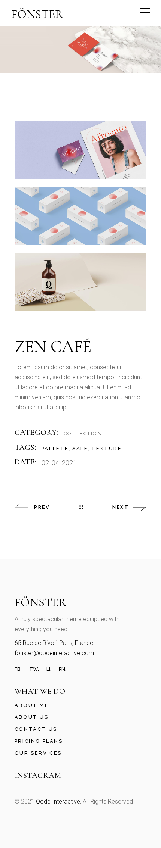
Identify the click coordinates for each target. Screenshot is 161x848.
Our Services (38, 753)
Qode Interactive (58, 801)
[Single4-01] (81, 150)
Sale (80, 448)
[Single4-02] (81, 216)
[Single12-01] (80, 49)
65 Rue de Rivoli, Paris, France (54, 642)
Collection (83, 433)
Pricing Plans (39, 741)
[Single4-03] (81, 282)
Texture (106, 448)
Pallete (55, 448)
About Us (32, 717)
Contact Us (36, 729)
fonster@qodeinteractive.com (54, 653)
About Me (32, 705)
